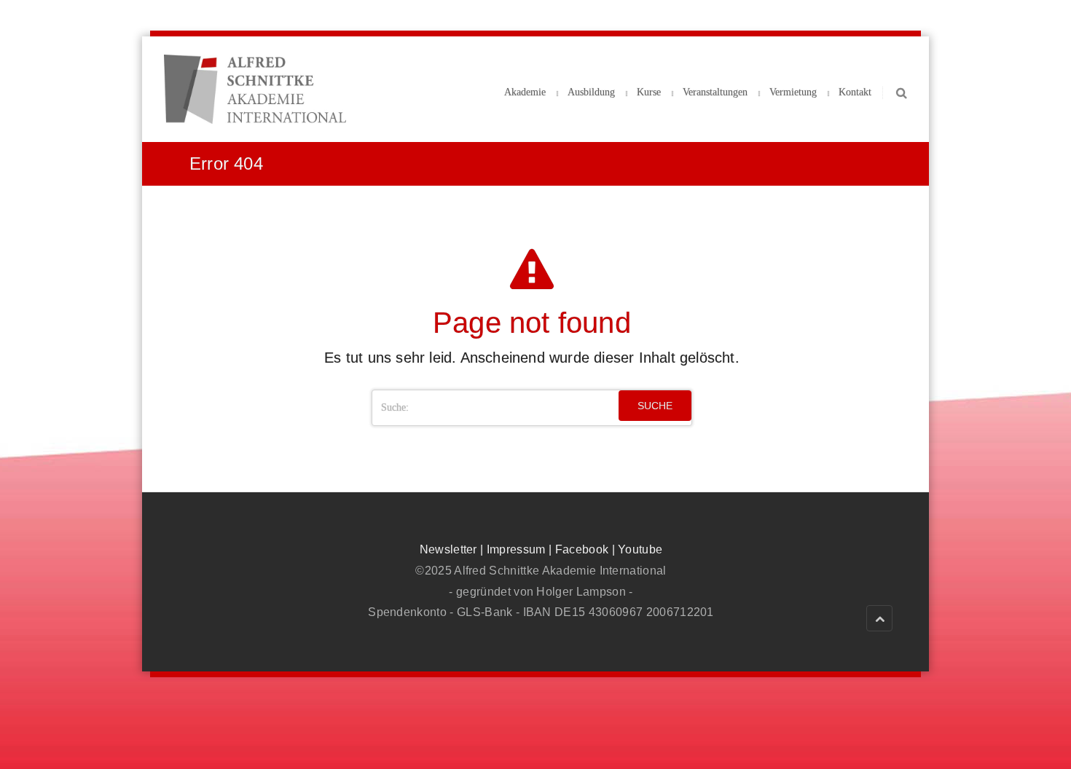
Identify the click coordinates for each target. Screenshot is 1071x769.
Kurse (649, 92)
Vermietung (793, 92)
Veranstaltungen (715, 92)
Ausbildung (591, 92)
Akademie (525, 92)
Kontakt (855, 92)
